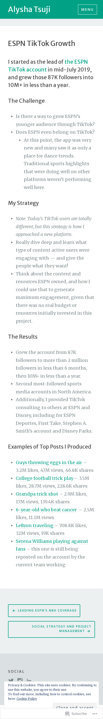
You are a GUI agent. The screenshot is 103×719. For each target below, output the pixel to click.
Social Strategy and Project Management (62, 628)
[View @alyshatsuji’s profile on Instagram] (20, 681)
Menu (87, 9)
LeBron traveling (35, 525)
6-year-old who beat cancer (46, 510)
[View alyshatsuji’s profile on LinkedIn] (29, 681)
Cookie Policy (26, 699)
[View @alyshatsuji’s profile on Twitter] (11, 681)
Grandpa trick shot (37, 494)
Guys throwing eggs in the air (49, 462)
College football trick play (44, 478)
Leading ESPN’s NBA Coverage (47, 610)
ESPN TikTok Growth (41, 43)
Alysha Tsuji (29, 9)
